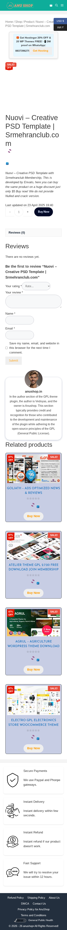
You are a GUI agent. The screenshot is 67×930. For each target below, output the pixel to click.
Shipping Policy (36, 897)
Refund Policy (16, 897)
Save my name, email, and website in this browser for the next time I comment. (34, 348)
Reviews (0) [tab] (17, 232)
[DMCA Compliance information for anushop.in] (20, 920)
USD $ (59, 20)
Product (29, 21)
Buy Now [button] (33, 516)
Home (9, 21)
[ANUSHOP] (20, 5)
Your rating (13, 286)
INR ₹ (59, 27)
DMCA (25, 903)
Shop (18, 21)
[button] (56, 5)
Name (10, 313)
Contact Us (39, 903)
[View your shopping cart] (51, 5)
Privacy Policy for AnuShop (33, 909)
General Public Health (40, 920)
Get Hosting (40, 50)
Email (10, 328)
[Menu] (63, 5)
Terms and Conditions (33, 915)
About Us (54, 897)
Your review (14, 292)
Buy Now (43, 212)
